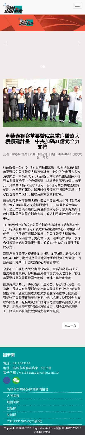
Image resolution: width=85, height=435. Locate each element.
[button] (6, 42)
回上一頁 (70, 325)
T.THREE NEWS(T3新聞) (24, 421)
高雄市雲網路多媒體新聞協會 (27, 389)
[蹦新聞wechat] (16, 380)
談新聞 (12, 408)
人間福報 (13, 395)
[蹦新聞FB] (6, 383)
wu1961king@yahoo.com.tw (39, 372)
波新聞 (12, 415)
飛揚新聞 (13, 402)
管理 (48, 432)
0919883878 (21, 363)
